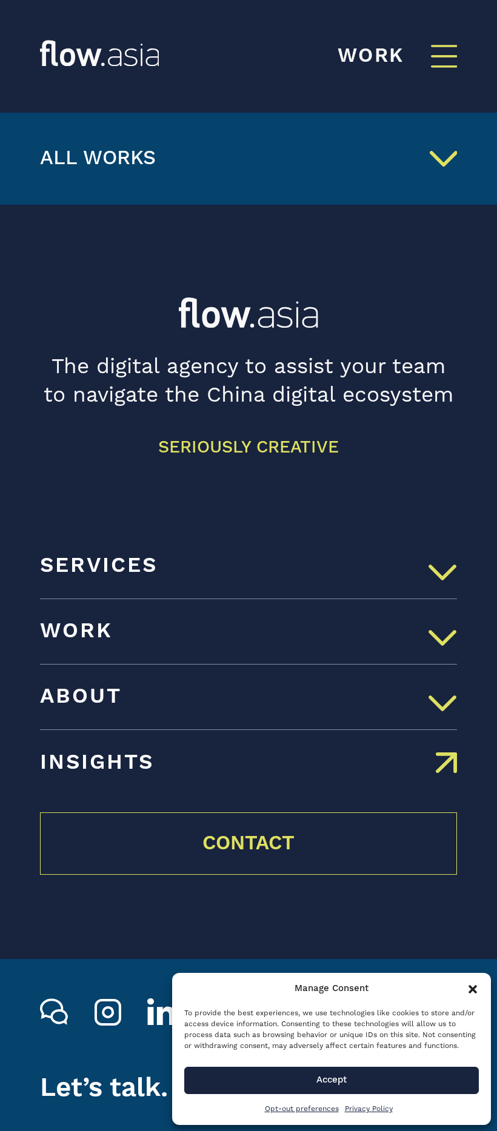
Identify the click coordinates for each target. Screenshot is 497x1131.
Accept (331, 1080)
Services (99, 565)
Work (76, 631)
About (81, 696)
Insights (97, 762)
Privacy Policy (369, 1108)
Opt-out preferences (302, 1108)
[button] (473, 989)
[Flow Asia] (99, 53)
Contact (248, 843)
